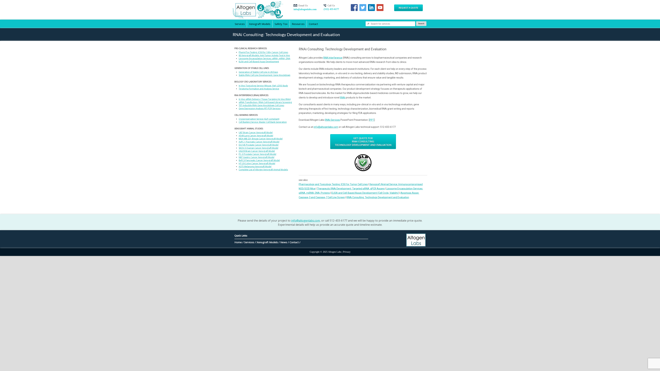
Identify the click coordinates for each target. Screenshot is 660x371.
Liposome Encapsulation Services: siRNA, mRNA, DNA (264, 58)
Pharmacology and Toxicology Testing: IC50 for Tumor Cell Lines (333, 184)
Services (240, 24)
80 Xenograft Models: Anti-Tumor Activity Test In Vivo (264, 55)
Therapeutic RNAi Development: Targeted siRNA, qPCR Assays (351, 188)
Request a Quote (408, 7)
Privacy (346, 252)
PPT (372, 120)
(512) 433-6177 (331, 9)
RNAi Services (332, 120)
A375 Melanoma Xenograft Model (255, 166)
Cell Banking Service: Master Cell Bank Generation (263, 122)
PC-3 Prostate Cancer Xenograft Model (257, 154)
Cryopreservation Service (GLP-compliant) (259, 118)
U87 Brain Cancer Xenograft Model (256, 132)
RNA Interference (332, 57)
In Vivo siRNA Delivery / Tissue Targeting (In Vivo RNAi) (265, 99)
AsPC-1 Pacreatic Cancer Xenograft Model (259, 141)
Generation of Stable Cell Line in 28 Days (258, 72)
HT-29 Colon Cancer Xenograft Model (257, 163)
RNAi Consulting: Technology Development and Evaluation (377, 197)
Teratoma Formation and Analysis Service (259, 88)
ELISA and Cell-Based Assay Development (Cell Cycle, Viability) (365, 193)
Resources (298, 24)
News (283, 242)
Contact (313, 24)
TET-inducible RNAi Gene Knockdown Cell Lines (261, 105)
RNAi (342, 97)
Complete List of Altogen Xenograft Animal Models (263, 169)
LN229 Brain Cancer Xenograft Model (257, 151)
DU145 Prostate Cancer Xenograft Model (258, 144)
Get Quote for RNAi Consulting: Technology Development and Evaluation (363, 142)
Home (238, 242)
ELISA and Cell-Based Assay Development (259, 61)
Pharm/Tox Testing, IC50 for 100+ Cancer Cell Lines (263, 52)
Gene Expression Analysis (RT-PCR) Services (259, 108)
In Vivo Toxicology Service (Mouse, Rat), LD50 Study (263, 85)
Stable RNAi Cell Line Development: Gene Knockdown (264, 75)
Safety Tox (281, 24)
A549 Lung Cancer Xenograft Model (256, 135)
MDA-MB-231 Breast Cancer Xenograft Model (261, 138)
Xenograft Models (259, 24)
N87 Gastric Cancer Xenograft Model (256, 157)
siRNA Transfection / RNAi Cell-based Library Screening (265, 102)
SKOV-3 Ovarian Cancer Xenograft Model (258, 148)
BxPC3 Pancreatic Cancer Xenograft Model (259, 160)
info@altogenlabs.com (305, 9)
